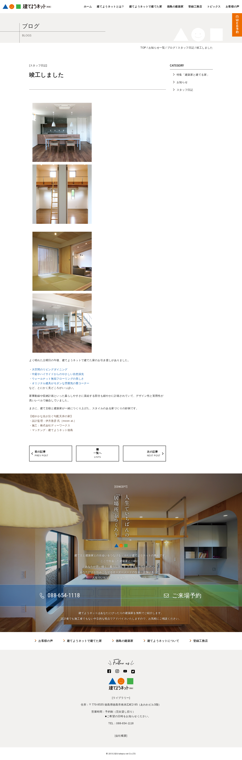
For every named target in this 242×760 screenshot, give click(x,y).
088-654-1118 (125, 723)
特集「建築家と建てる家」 (193, 74)
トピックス (214, 6)
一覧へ (98, 455)
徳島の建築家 (175, 6)
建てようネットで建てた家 (145, 6)
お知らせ (182, 82)
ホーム (88, 6)
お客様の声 (232, 6)
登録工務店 (195, 6)
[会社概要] (121, 735)
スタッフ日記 (38, 65)
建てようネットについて (163, 640)
